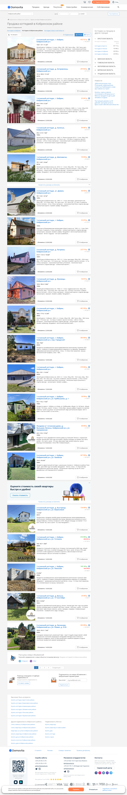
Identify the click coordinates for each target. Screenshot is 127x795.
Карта (88, 35)
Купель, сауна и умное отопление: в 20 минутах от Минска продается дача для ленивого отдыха (105, 95)
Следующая (56, 668)
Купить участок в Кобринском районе (23, 740)
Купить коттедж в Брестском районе (22, 700)
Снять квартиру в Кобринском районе (23, 727)
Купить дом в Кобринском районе (22, 743)
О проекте (38, 750)
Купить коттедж (50, 734)
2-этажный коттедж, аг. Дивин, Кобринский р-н (50, 192)
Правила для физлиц (83, 750)
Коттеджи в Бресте (101, 46)
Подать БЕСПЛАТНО (101, 2)
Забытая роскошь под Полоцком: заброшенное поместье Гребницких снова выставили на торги (105, 86)
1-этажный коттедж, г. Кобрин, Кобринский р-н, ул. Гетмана (50, 538)
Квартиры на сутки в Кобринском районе (24, 731)
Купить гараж (49, 737)
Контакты (98, 758)
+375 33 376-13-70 (40, 763)
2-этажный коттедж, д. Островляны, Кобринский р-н (52, 70)
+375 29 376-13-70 (40, 761)
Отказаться (93, 789)
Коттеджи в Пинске (101, 48)
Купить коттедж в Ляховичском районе (23, 709)
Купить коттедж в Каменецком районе (23, 706)
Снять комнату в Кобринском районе (23, 724)
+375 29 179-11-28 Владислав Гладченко (76, 766)
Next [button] (32, 50)
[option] (21, 50)
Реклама (50, 750)
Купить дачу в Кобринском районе (22, 737)
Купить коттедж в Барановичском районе (24, 703)
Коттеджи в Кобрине (13, 30)
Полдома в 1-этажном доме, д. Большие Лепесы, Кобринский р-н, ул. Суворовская (53, 428)
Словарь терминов (65, 750)
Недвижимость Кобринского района (19, 19)
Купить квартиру (50, 724)
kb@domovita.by (69, 763)
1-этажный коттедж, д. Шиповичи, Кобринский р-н (52, 158)
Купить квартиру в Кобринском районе (23, 734)
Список (80, 35)
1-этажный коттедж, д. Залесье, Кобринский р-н (51, 129)
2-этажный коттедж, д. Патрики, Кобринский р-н (51, 251)
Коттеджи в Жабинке (101, 54)
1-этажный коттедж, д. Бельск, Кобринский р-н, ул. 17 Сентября (51, 597)
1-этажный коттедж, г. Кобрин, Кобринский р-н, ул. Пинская (50, 567)
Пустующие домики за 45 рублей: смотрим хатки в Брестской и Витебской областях (107, 102)
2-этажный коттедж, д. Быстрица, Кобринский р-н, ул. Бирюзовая (51, 509)
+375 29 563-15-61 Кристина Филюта (75, 761)
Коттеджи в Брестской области (54, 30)
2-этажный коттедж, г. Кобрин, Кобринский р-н (50, 41)
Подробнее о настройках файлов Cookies (110, 789)
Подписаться (64, 685)
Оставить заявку (23, 683)
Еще (113, 14)
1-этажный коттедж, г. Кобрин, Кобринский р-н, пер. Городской (51, 339)
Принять (76, 789)
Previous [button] (9, 50)
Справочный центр (104, 768)
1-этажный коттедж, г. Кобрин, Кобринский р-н (50, 99)
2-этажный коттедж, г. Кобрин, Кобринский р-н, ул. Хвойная (50, 456)
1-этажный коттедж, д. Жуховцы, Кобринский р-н (51, 280)
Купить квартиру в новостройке (55, 727)
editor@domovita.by (41, 766)
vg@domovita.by (69, 768)
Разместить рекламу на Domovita (49, 185)
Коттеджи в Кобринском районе (32, 30)
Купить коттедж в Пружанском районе (23, 715)
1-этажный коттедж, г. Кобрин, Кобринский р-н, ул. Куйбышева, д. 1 (53, 398)
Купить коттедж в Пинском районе (22, 712)
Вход (116, 2)
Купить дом (48, 731)
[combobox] (21, 13)
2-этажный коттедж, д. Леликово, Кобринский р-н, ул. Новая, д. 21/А (51, 626)
